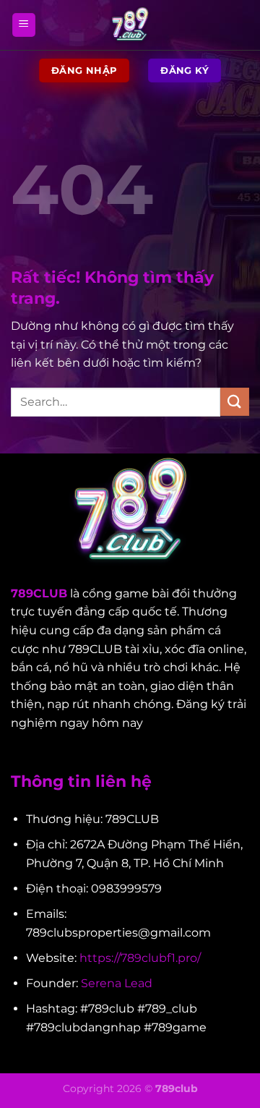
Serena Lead (116, 983)
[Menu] (23, 25)
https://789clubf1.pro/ (140, 958)
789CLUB (39, 593)
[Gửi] (234, 402)
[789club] (130, 25)
